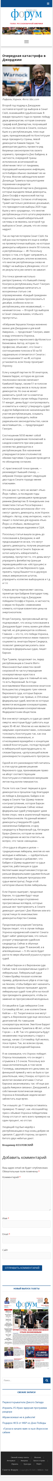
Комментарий (11, 1177)
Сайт (5, 1250)
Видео (39, 1464)
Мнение (37, 1457)
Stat (46, 1470)
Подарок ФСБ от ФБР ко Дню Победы (24, 1423)
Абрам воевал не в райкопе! (19, 1417)
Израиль (14, 1464)
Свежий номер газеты (20, 1457)
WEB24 (40, 1470)
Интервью (11, 1460)
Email (6, 1234)
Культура (27, 1464)
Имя (5, 1218)
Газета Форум (10, 1469)
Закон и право (39, 1460)
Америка (24, 1460)
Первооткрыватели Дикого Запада (22, 1402)
